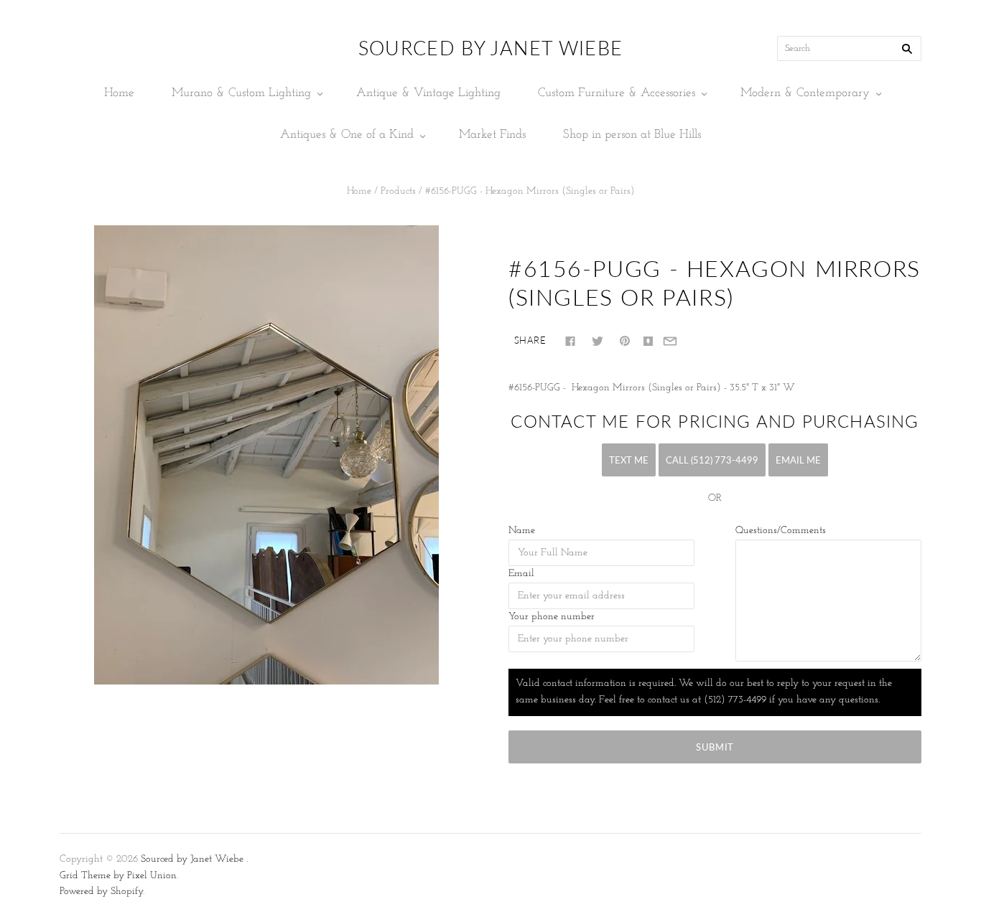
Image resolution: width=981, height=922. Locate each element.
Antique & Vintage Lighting (428, 93)
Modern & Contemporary (805, 93)
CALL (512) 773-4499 (712, 460)
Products (398, 191)
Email (521, 573)
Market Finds (492, 134)
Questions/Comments (780, 530)
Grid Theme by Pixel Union (118, 875)
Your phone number (551, 616)
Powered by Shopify (101, 891)
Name (521, 530)
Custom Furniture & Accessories (616, 93)
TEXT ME (628, 460)
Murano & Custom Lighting (241, 93)
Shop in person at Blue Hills (632, 134)
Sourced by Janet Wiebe (192, 859)
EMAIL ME (798, 460)
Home (119, 93)
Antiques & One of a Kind (347, 134)
